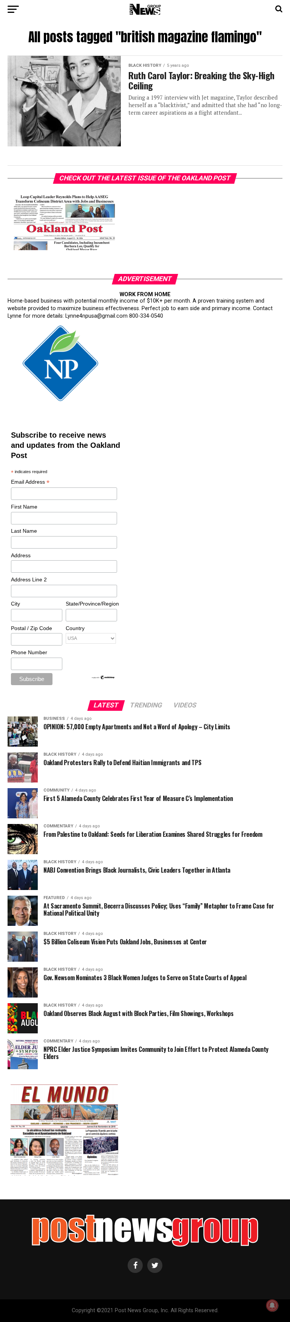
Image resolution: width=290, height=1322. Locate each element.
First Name (24, 507)
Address (21, 555)
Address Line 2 (29, 579)
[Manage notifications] (272, 1305)
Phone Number (29, 652)
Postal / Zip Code (31, 628)
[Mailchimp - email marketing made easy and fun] (103, 678)
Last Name (24, 531)
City (15, 604)
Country (75, 628)
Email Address (30, 482)
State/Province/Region (91, 604)
